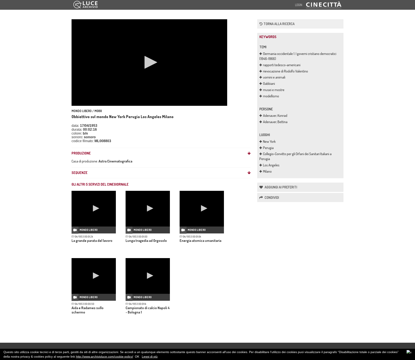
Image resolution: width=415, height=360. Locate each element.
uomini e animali (274, 77)
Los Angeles (271, 165)
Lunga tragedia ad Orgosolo (146, 240)
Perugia (268, 148)
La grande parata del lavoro (92, 240)
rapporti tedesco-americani (281, 65)
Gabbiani (269, 83)
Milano (267, 171)
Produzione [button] (81, 153)
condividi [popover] (271, 197)
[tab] (161, 153)
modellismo (271, 96)
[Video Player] (149, 62)
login (298, 5)
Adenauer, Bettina (275, 122)
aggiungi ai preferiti (280, 187)
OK (137, 356)
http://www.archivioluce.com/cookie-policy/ (104, 356)
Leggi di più (150, 356)
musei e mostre (273, 90)
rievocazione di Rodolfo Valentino (285, 71)
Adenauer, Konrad (275, 115)
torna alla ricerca (279, 24)
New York (269, 141)
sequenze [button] (80, 173)
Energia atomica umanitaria (200, 240)
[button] (149, 62)
